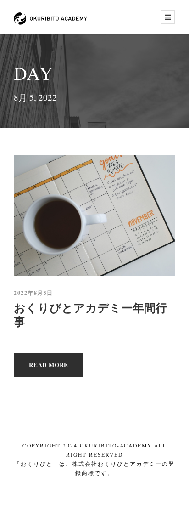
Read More (48, 364)
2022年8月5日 (33, 293)
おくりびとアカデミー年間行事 (90, 314)
